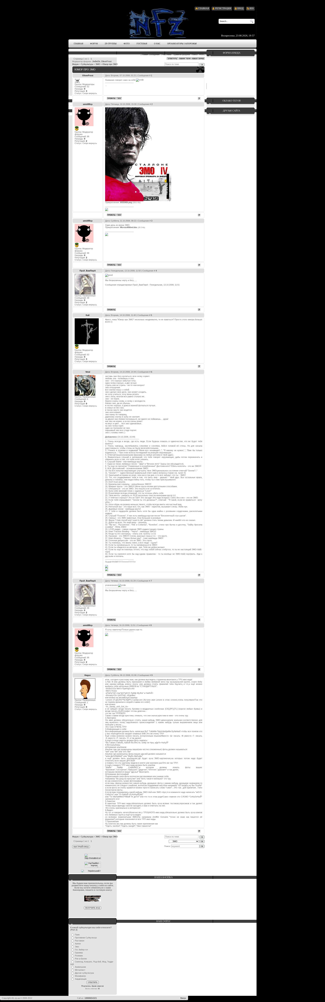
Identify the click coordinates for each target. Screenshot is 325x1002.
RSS (201, 54)
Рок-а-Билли (81, 959)
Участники (166, 54)
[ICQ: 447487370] (119, 575)
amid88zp (88, 104)
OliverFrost (106, 61)
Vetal (87, 372)
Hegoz (87, 675)
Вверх (183, 998)
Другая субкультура (84, 973)
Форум (75, 64)
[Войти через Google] (206, 86)
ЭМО (97, 64)
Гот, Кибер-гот (81, 950)
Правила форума (181, 54)
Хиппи (78, 943)
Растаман (79, 940)
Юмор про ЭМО (110, 64)
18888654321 (90, 998)
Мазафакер (80, 976)
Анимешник (80, 967)
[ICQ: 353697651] (119, 98)
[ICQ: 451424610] (119, 215)
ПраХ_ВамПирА (88, 271)
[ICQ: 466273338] (119, 831)
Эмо (77, 946)
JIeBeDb (96, 61)
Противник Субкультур (86, 937)
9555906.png (126, 202)
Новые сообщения (150, 54)
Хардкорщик (81, 979)
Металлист (80, 970)
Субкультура (87, 64)
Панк (77, 934)
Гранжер (79, 953)
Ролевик (79, 956)
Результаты (85, 986)
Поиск (194, 54)
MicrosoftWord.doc (128, 227)
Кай (88, 315)
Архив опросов (98, 986)
